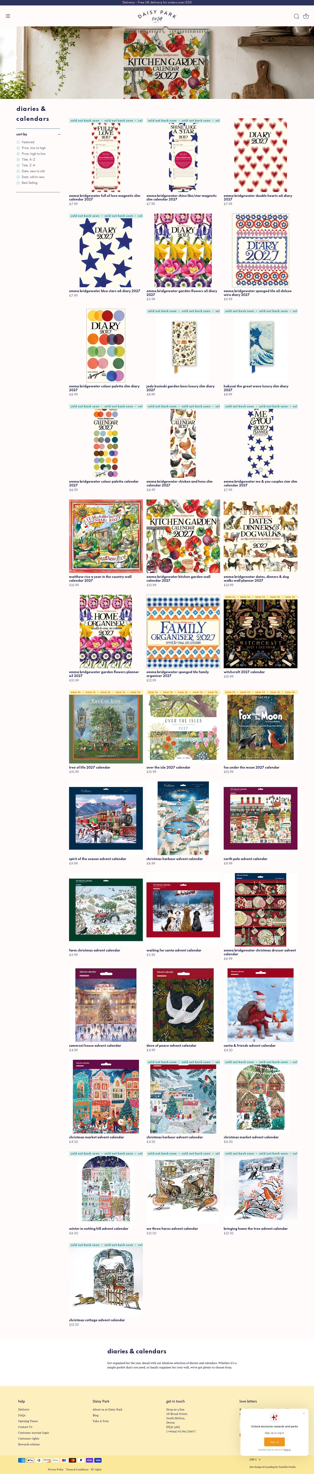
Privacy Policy (56, 1469)
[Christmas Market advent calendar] (260, 1096)
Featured (28, 142)
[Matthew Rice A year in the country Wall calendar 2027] (106, 536)
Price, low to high (34, 148)
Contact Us (25, 1427)
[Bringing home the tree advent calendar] (260, 1188)
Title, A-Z (28, 159)
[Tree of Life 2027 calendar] (106, 727)
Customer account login (33, 1432)
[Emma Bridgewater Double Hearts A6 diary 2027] (260, 155)
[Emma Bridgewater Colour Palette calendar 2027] (106, 441)
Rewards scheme (29, 1444)
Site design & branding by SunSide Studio (272, 1467)
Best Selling (29, 183)
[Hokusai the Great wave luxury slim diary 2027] (260, 345)
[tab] (38, 166)
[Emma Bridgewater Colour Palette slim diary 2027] (106, 345)
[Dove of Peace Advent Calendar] (183, 1005)
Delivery (23, 1409)
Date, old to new (33, 177)
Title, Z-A (28, 165)
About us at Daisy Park (107, 1409)
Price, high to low (34, 154)
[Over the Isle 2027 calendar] (183, 727)
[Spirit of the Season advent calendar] (106, 818)
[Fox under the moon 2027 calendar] (260, 727)
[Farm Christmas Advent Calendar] (106, 910)
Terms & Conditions (77, 1469)
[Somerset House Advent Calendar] (106, 1005)
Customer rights (28, 1438)
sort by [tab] (21, 134)
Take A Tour (101, 1421)
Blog (95, 1415)
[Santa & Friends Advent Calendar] (260, 1005)
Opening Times (28, 1421)
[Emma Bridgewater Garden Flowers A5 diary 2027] (183, 250)
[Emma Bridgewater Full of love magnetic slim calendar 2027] (106, 155)
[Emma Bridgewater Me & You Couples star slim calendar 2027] (260, 441)
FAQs (21, 1415)
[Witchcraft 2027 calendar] (260, 631)
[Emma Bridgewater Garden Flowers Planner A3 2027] (106, 631)
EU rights (96, 1469)
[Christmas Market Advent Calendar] (106, 1096)
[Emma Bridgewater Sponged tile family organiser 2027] (183, 631)
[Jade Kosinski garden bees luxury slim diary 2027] (183, 345)
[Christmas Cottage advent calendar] (106, 1280)
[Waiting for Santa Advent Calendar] (183, 910)
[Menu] (8, 16)
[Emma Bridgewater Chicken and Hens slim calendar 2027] (183, 441)
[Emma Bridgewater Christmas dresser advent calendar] (260, 910)
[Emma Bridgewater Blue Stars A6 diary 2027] (106, 250)
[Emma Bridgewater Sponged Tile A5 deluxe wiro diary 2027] (260, 250)
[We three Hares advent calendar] (183, 1188)
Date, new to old (33, 171)
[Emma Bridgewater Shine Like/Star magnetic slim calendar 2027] (183, 155)
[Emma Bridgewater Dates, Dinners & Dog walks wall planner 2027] (260, 536)
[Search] (297, 17)
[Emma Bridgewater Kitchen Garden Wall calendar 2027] (183, 536)
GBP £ (253, 1459)
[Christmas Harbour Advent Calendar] (183, 818)
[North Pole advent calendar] (260, 818)
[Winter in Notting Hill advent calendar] (106, 1188)
